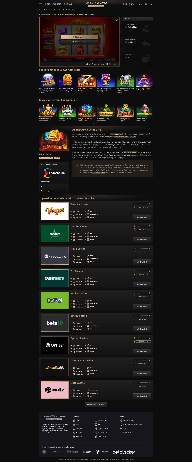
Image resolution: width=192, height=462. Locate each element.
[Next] (151, 71)
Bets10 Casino (78, 315)
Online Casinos (129, 4)
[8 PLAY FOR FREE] (145, 80)
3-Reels (133, 137)
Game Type (128, 55)
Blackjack (68, 4)
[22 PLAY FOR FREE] (125, 110)
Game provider (130, 24)
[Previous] (148, 71)
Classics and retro (121, 137)
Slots (47, 4)
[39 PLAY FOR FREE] (48, 110)
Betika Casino (78, 293)
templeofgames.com (85, 459)
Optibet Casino (79, 338)
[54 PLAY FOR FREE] (67, 110)
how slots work (98, 173)
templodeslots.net (128, 459)
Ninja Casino (78, 248)
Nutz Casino (77, 382)
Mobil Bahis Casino (81, 360)
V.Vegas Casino (79, 204)
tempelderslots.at (71, 459)
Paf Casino (76, 271)
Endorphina (114, 134)
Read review (113, 64)
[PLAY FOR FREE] (48, 80)
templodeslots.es (99, 459)
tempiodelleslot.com (113, 459)
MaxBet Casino (79, 226)
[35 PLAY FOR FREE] (125, 80)
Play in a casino (133, 19)
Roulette (57, 4)
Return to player (130, 40)
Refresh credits (99, 64)
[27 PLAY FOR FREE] (87, 80)
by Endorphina (89, 14)
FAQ (140, 4)
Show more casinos (96, 405)
